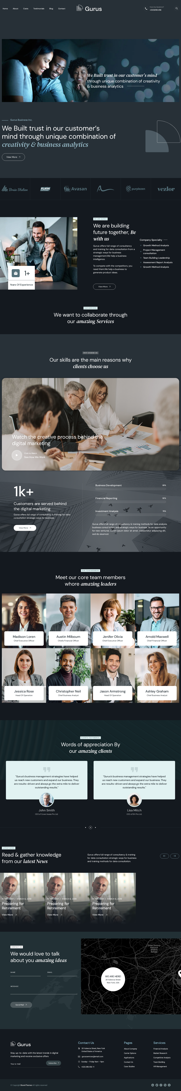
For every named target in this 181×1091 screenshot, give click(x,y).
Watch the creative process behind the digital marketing (57, 440)
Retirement (8, 899)
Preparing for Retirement (13, 906)
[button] (85, 827)
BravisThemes (26, 1085)
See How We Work (34, 457)
